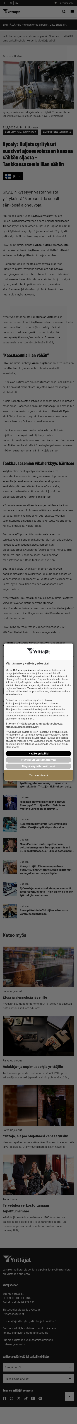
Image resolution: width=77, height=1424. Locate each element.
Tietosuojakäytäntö (38, 775)
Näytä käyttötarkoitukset (38, 766)
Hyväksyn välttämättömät (38, 759)
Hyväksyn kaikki (38, 753)
